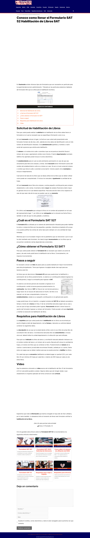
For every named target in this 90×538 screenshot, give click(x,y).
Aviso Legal (48, 534)
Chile (28, 7)
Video (20, 123)
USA (45, 11)
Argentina (18, 7)
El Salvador (51, 7)
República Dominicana (37, 11)
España (56, 7)
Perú (22, 11)
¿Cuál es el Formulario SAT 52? (27, 113)
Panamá (18, 11)
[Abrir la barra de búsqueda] (73, 11)
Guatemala (62, 7)
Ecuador (45, 7)
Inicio (18, 14)
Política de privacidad (54, 534)
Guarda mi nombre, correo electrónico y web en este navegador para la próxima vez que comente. (45, 522)
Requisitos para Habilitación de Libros (30, 121)
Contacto (29, 534)
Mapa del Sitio (34, 534)
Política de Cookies (41, 534)
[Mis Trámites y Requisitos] (23, 2)
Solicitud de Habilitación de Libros (28, 110)
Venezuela (49, 11)
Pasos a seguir (23, 118)
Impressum (60, 534)
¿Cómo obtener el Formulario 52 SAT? (29, 116)
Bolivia (23, 7)
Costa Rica (39, 7)
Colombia (32, 7)
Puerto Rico (27, 11)
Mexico (68, 7)
